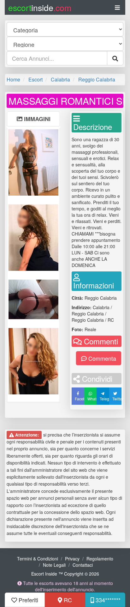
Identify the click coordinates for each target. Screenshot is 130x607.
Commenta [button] (101, 358)
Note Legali (54, 565)
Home (13, 79)
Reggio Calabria (96, 79)
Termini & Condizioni (37, 558)
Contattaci (83, 565)
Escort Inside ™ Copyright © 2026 (65, 574)
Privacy (72, 558)
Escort (35, 79)
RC (67, 600)
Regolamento (99, 558)
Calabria (60, 79)
